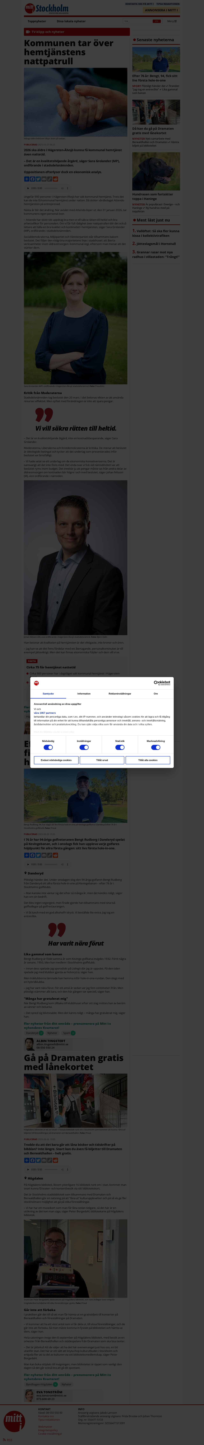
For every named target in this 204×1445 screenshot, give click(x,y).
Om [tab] (156, 693)
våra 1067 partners (45, 713)
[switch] (84, 747)
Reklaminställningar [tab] (120, 693)
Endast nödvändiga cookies (56, 760)
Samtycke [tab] (48, 693)
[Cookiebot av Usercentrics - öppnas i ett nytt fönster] (156, 683)
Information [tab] (84, 693)
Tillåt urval (102, 760)
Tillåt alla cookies (147, 760)
